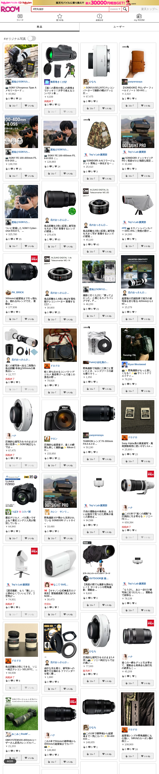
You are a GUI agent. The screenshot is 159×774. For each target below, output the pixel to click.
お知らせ (99, 17)
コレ (14, 106)
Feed (20, 17)
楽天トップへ (149, 8)
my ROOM (139, 17)
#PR (124, 228)
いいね (31, 106)
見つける (60, 17)
